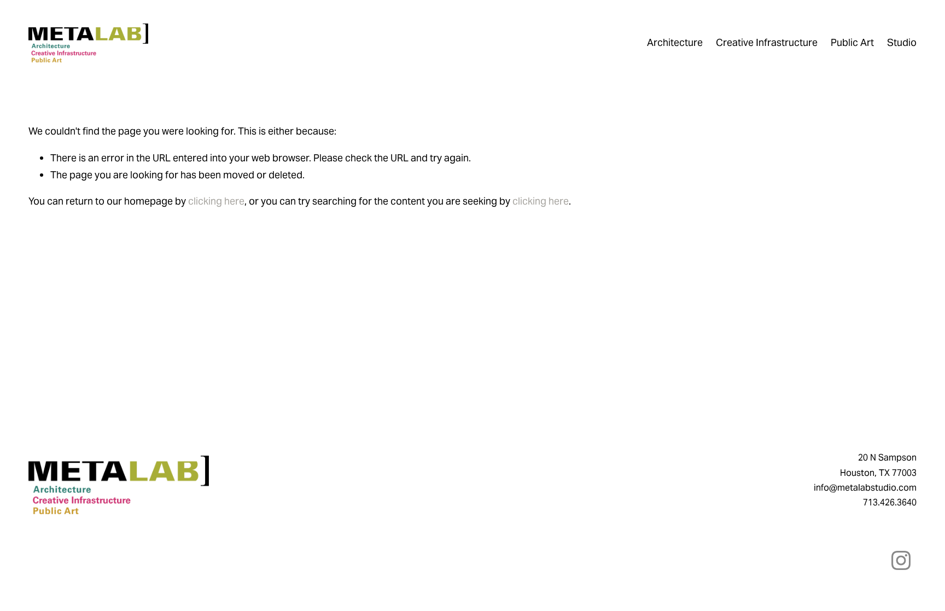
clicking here (216, 201)
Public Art (852, 42)
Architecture (675, 42)
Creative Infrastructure (767, 42)
